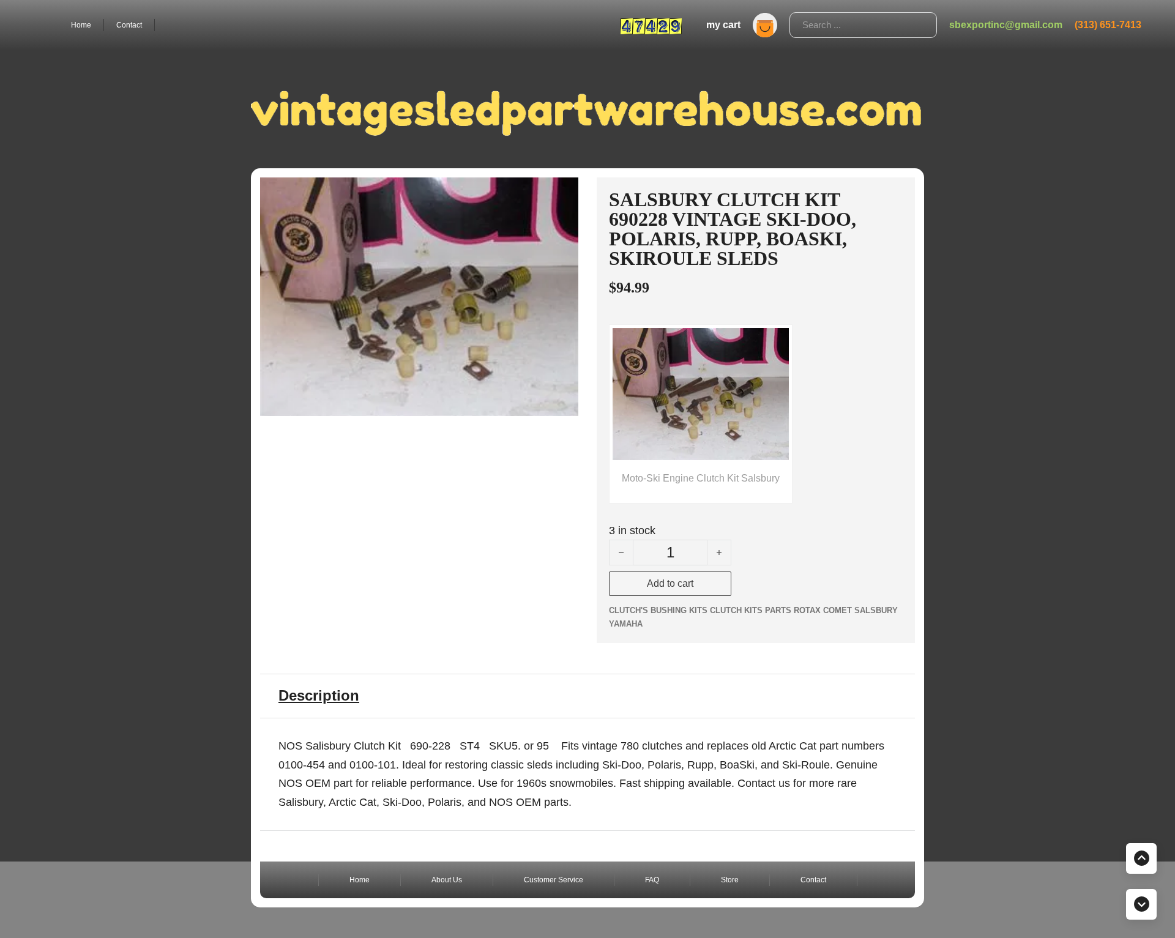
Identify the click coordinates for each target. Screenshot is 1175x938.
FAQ (652, 880)
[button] (561, 194)
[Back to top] (1141, 858)
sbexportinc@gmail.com (1005, 25)
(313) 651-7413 (1108, 25)
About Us (446, 880)
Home (81, 25)
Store (730, 880)
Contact (129, 25)
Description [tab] (318, 695)
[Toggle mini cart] (765, 25)
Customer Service (553, 880)
